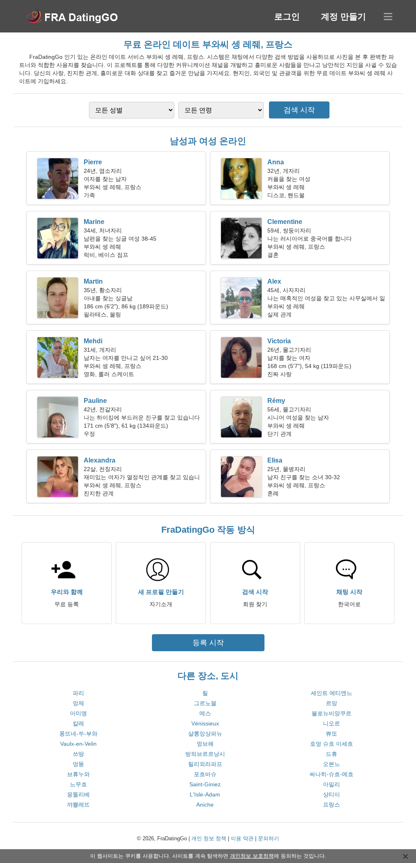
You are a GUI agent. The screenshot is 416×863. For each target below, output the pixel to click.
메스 (205, 713)
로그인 (287, 16)
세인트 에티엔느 (331, 693)
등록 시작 (208, 643)
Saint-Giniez (205, 784)
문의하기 (268, 838)
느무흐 (78, 784)
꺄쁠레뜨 (78, 804)
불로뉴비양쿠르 (331, 713)
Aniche (205, 804)
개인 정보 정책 (208, 838)
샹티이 (331, 794)
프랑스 (331, 804)
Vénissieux (205, 723)
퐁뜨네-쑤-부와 (78, 733)
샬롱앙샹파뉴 (205, 733)
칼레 (78, 723)
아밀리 (331, 784)
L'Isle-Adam (205, 794)
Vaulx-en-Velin (78, 743)
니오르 (331, 723)
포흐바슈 (205, 774)
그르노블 (205, 703)
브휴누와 (78, 774)
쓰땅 (78, 754)
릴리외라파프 (205, 764)
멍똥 (78, 764)
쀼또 (331, 733)
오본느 (331, 764)
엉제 (78, 703)
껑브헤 (205, 743)
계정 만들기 (343, 16)
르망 (331, 703)
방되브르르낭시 (205, 754)
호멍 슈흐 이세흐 (331, 743)
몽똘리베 (78, 794)
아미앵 (78, 713)
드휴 (331, 754)
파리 (78, 693)
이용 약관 (242, 838)
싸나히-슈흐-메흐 (331, 774)
